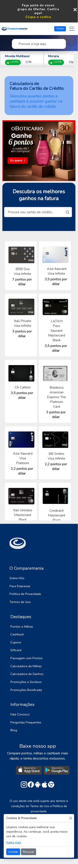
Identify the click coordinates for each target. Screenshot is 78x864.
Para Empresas (20, 586)
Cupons (15, 642)
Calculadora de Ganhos (26, 674)
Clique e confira (38, 17)
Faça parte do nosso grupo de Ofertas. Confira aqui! (38, 9)
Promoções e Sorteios (26, 682)
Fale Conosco (20, 714)
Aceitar (13, 852)
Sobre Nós (17, 578)
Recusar (28, 852)
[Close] (70, 818)
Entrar (60, 28)
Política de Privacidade (25, 594)
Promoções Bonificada (26, 690)
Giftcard (15, 650)
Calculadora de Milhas (26, 666)
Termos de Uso (20, 602)
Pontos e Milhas (21, 626)
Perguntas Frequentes (25, 722)
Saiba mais (13, 842)
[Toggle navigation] (71, 28)
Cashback (17, 634)
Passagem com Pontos (26, 658)
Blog (13, 730)
